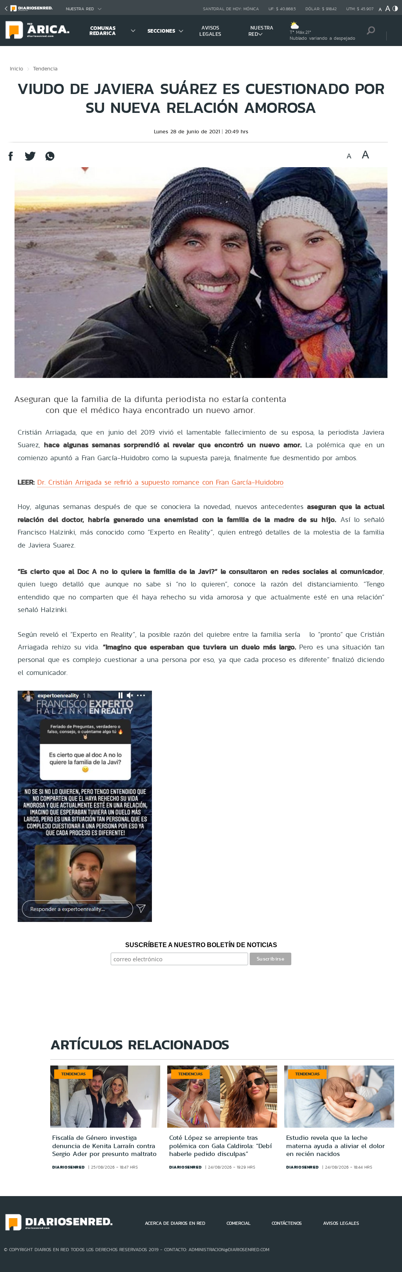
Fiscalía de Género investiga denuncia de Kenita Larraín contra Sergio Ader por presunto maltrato (104, 1145)
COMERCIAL (238, 1223)
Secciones (161, 31)
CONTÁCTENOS (287, 1223)
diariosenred (68, 1167)
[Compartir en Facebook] (10, 160)
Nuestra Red (80, 9)
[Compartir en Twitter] (30, 160)
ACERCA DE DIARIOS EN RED (175, 1223)
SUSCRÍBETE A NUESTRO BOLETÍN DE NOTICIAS (201, 945)
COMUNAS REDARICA (103, 30)
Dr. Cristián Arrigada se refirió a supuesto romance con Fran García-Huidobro (160, 482)
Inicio (16, 68)
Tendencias (73, 1074)
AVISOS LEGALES (210, 31)
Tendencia (45, 68)
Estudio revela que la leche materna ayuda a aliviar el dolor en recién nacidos (335, 1145)
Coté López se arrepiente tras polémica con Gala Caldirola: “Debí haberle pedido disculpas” (220, 1145)
